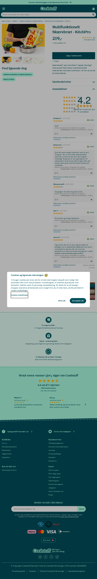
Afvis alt (62, 300)
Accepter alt (78, 300)
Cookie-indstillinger (19, 295)
